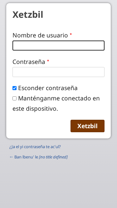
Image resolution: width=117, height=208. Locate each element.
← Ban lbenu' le (38, 157)
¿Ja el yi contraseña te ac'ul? (35, 146)
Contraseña (28, 61)
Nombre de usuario (40, 35)
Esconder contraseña (48, 88)
